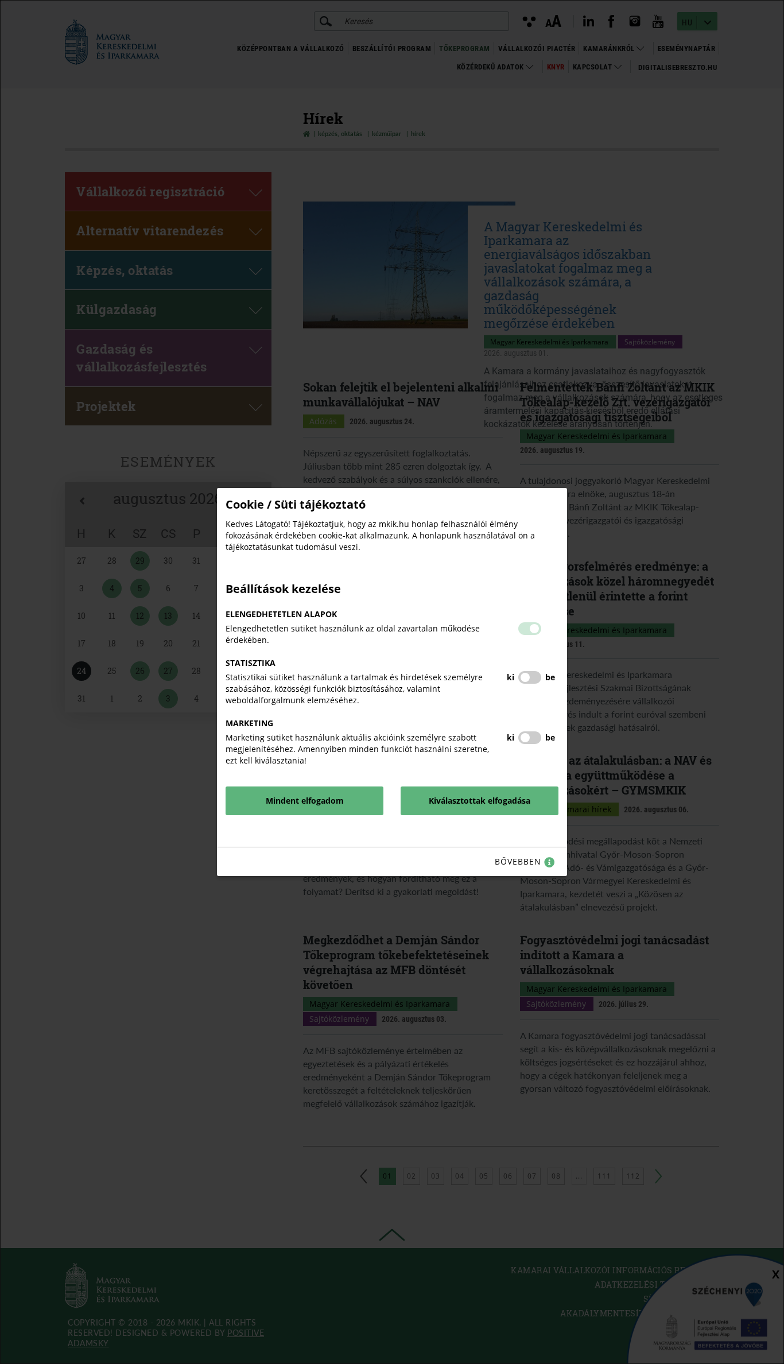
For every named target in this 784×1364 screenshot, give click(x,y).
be (550, 677)
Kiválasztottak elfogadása (479, 800)
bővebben (519, 861)
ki (510, 677)
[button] (529, 628)
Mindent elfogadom (305, 800)
